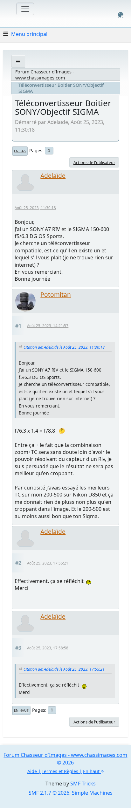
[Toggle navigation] (25, 9)
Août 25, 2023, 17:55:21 (47, 563)
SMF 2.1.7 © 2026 (49, 792)
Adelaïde (53, 175)
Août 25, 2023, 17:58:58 (47, 648)
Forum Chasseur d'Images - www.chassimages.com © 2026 (65, 758)
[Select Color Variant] (121, 15)
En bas (20, 151)
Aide (32, 771)
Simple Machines (92, 792)
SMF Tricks (83, 783)
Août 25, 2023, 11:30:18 (35, 207)
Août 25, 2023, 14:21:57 (47, 325)
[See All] (18, 61)
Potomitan (55, 294)
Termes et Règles (60, 771)
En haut (21, 710)
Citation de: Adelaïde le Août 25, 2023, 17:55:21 (64, 669)
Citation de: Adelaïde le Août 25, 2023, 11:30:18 (64, 347)
